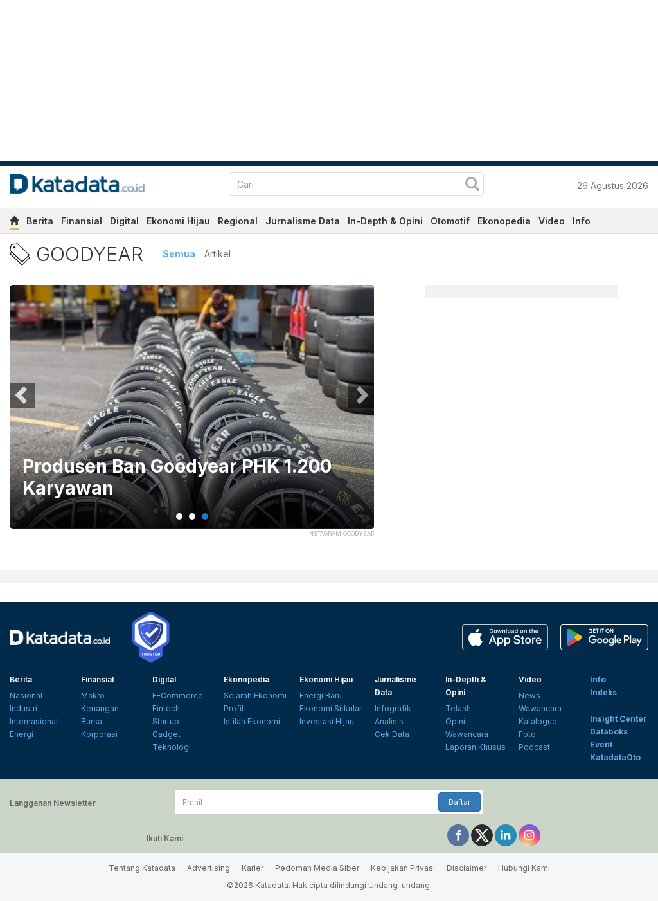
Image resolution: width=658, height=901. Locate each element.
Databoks (609, 731)
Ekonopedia (504, 220)
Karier (252, 868)
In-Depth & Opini (385, 220)
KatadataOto (615, 757)
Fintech (166, 708)
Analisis (389, 721)
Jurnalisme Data (302, 220)
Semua (179, 253)
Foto (527, 734)
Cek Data (392, 734)
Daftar (459, 801)
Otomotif (450, 220)
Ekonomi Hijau (178, 220)
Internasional (34, 721)
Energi (21, 734)
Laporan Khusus (475, 747)
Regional (238, 220)
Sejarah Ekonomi (255, 695)
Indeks (603, 692)
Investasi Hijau (326, 721)
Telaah (458, 708)
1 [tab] (179, 516)
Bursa (91, 721)
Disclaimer (466, 868)
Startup (165, 721)
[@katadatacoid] (529, 835)
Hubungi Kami (524, 868)
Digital (124, 220)
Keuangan (100, 708)
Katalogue (538, 721)
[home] (14, 222)
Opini (455, 721)
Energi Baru (320, 695)
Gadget (166, 734)
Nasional (26, 695)
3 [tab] (205, 516)
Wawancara (466, 734)
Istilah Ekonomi (252, 721)
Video (551, 220)
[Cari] (472, 185)
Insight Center (618, 719)
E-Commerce (177, 695)
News (529, 695)
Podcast (534, 747)
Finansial (81, 220)
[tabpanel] (192, 415)
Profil (234, 708)
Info (582, 220)
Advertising (208, 868)
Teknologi (171, 747)
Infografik (393, 708)
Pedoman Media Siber (317, 868)
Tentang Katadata (142, 868)
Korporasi (99, 734)
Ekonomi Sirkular (330, 708)
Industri (23, 708)
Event (601, 744)
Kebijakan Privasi (403, 868)
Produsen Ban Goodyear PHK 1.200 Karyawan (177, 477)
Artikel (217, 253)
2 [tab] (192, 516)
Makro (93, 695)
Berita (39, 220)
